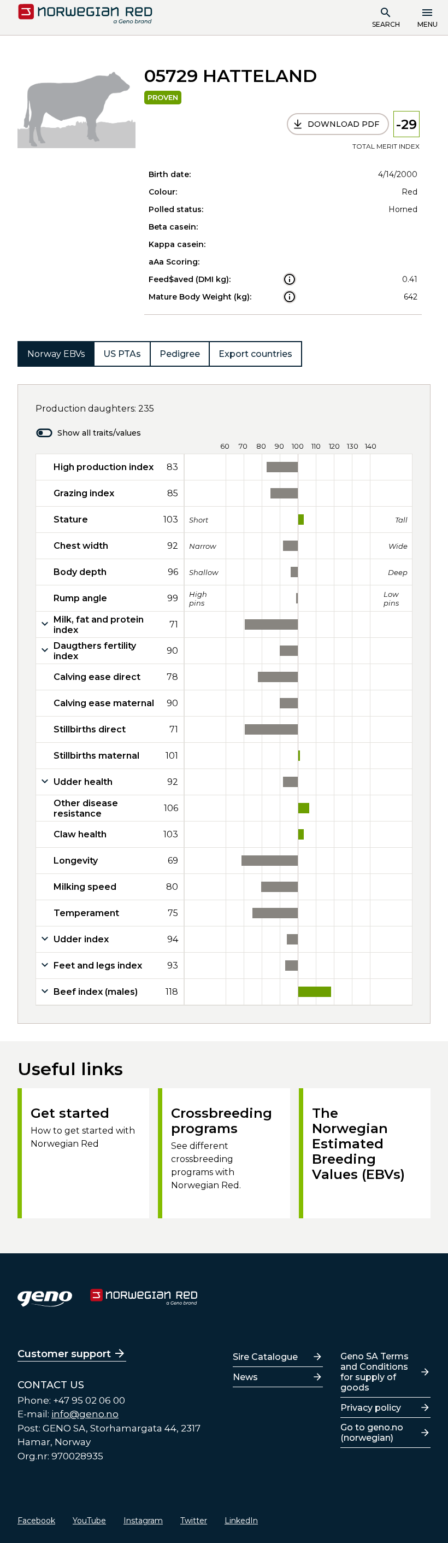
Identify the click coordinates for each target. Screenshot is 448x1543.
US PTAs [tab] (122, 354)
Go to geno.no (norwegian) (371, 1432)
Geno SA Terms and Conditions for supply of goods (374, 1372)
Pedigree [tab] (180, 354)
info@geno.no (85, 1414)
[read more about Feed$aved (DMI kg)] (289, 279)
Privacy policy (370, 1408)
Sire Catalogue (265, 1357)
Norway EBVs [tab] (56, 354)
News (245, 1377)
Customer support (64, 1354)
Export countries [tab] (255, 354)
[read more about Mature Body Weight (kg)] (289, 296)
